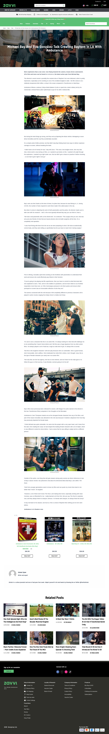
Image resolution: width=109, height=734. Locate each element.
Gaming (52, 23)
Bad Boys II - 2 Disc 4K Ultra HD (82, 544)
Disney (26, 712)
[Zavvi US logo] (10, 5)
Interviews (35, 23)
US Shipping (29, 691)
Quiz (64, 23)
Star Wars (26, 709)
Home (4, 28)
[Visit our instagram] (66, 671)
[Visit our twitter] (61, 671)
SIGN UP (8, 671)
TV (46, 23)
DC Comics (27, 715)
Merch (58, 23)
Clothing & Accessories (91, 691)
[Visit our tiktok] (70, 671)
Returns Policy (30, 688)
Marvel (26, 706)
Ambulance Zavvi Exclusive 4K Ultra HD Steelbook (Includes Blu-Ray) (27, 545)
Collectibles (88, 688)
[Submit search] (63, 5)
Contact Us (29, 685)
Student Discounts (49, 685)
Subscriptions (88, 694)
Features (28, 23)
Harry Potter (27, 718)
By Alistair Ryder (94, 628)
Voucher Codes (48, 688)
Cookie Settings (30, 700)
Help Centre (29, 694)
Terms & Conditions (70, 685)
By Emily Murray (16, 625)
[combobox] (49, 5)
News (21, 23)
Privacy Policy (68, 688)
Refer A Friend (48, 691)
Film (42, 23)
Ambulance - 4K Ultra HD (54, 544)
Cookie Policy (68, 691)
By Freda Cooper (94, 653)
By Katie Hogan (42, 625)
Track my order (30, 697)
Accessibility (68, 694)
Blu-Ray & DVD (89, 685)
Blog (8, 28)
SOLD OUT (27, 556)
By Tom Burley (67, 622)
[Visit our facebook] (57, 671)
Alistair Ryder (22, 572)
